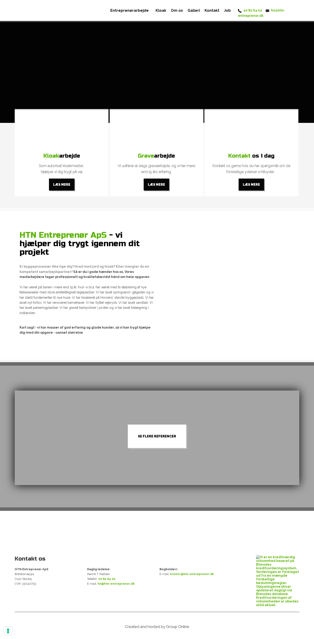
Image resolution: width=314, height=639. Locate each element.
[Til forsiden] (39, 8)
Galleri (194, 10)
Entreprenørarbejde (129, 10)
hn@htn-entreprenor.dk (116, 583)
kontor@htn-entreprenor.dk (192, 574)
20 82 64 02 (252, 10)
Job (227, 10)
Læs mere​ (61, 184)
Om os (177, 10)
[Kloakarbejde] (62, 131)
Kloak (161, 10)
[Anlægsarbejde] (251, 131)
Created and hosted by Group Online (157, 626)
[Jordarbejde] (156, 131)
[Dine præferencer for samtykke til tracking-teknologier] (8, 631)
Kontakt (212, 10)
